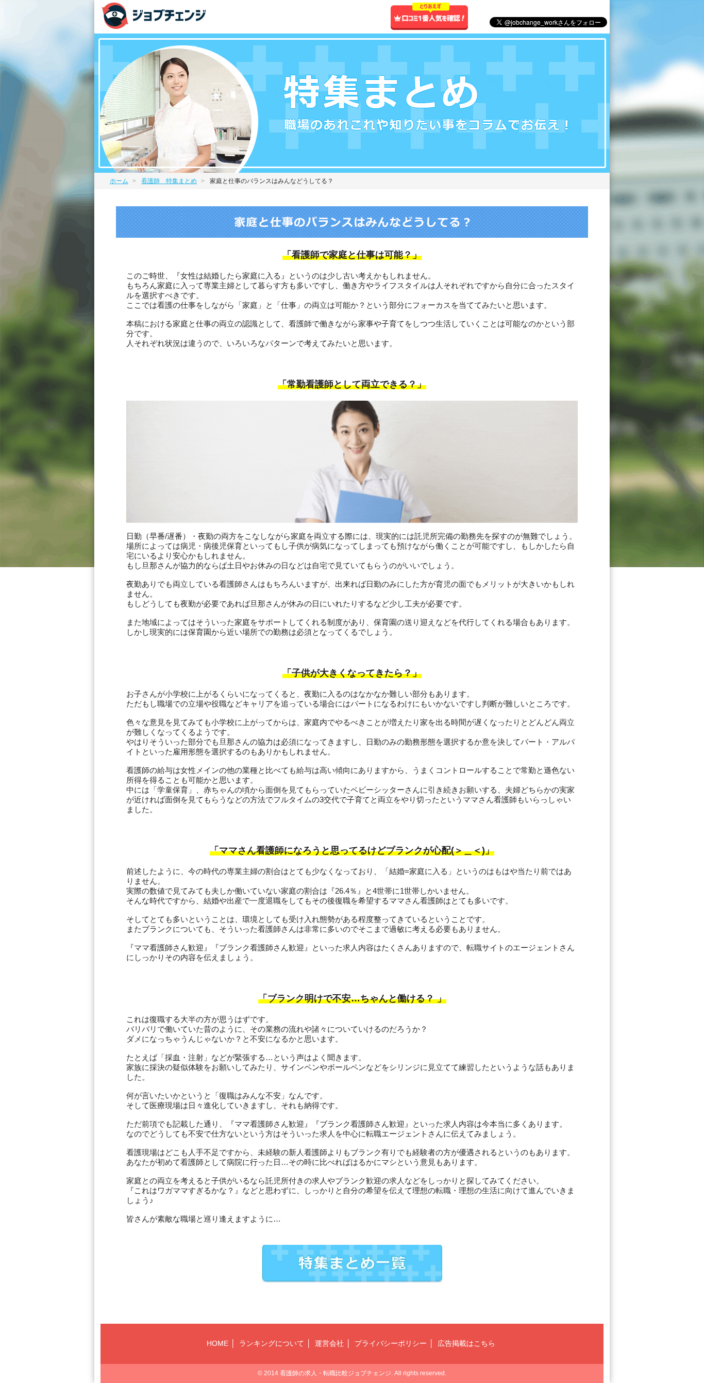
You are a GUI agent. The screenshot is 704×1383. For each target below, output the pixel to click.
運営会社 (329, 1343)
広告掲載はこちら (466, 1343)
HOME (217, 1343)
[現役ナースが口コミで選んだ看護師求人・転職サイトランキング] (154, 25)
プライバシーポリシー (391, 1343)
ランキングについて (271, 1343)
